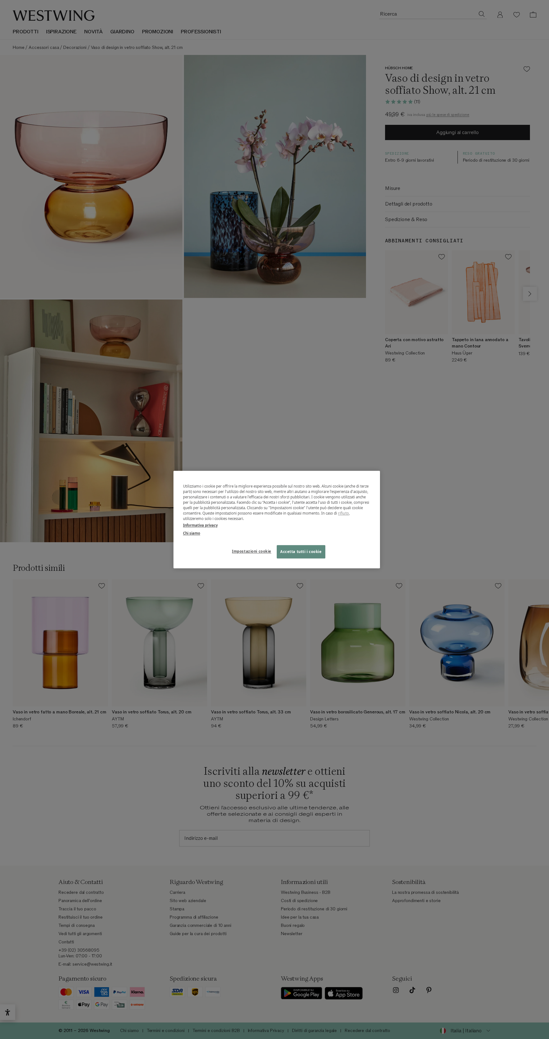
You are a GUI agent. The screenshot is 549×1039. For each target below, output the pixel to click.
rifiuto (343, 513)
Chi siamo (191, 533)
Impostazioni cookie (251, 551)
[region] (276, 519)
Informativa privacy (200, 525)
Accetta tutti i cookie (301, 551)
